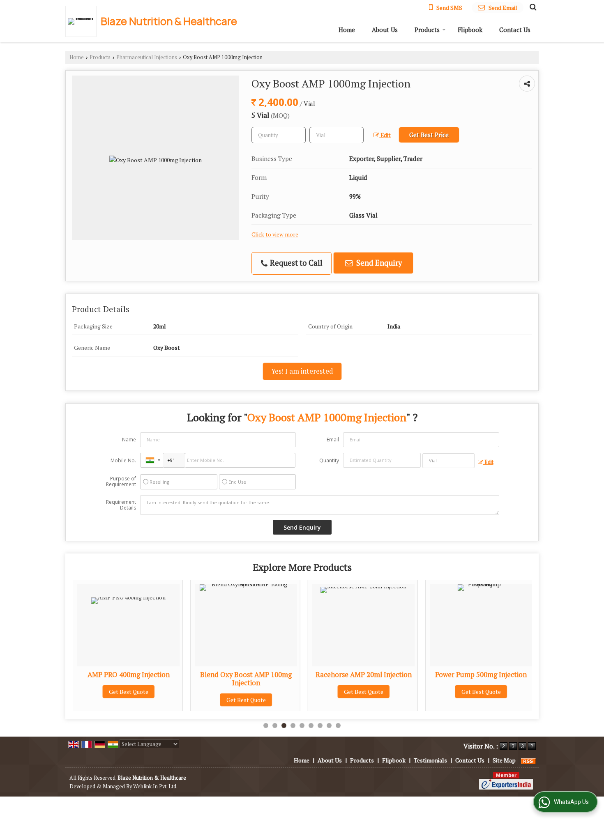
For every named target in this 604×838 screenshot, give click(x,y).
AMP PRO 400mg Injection (129, 674)
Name (129, 439)
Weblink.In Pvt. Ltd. (155, 786)
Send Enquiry (378, 263)
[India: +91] (151, 460)
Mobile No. (123, 460)
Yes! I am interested (302, 371)
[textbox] (336, 135)
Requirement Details (121, 505)
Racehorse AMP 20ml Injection (364, 674)
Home (347, 29)
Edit (385, 135)
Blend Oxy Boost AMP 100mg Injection (246, 678)
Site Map (504, 760)
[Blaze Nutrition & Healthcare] (83, 21)
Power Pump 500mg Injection (481, 674)
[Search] (532, 6)
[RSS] (528, 760)
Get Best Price (429, 135)
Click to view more (274, 234)
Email (333, 439)
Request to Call (295, 263)
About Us (385, 29)
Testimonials (430, 760)
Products (427, 29)
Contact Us (514, 29)
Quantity (329, 460)
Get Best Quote (128, 692)
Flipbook (470, 29)
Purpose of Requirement (121, 481)
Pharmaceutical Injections (146, 57)
